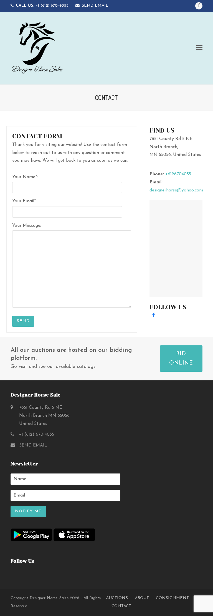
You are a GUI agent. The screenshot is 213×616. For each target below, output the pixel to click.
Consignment (172, 598)
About (142, 598)
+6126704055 (178, 174)
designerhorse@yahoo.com (176, 190)
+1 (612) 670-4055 (42, 6)
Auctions (117, 598)
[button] (199, 48)
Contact (121, 606)
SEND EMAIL (95, 6)
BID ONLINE (181, 358)
